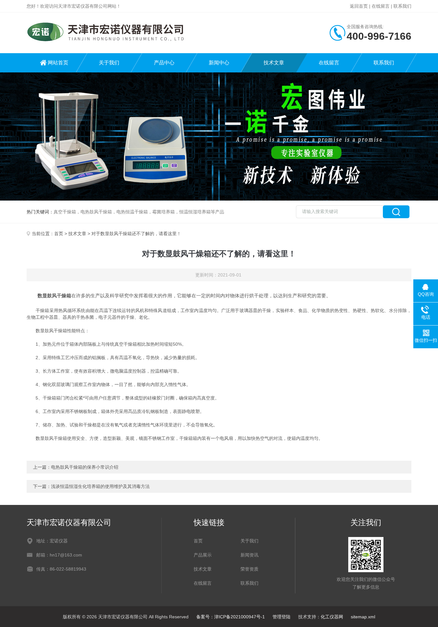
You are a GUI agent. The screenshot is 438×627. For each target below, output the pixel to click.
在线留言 (381, 6)
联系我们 (402, 6)
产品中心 (164, 62)
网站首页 (58, 62)
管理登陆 (282, 616)
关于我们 (109, 62)
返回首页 (359, 6)
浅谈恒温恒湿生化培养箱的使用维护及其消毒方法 (100, 486)
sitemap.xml (363, 616)
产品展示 (203, 554)
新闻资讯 (249, 554)
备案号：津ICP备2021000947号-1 (230, 616)
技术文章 (274, 62)
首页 (58, 233)
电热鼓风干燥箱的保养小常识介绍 (84, 467)
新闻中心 (219, 62)
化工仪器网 (332, 616)
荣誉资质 (249, 569)
